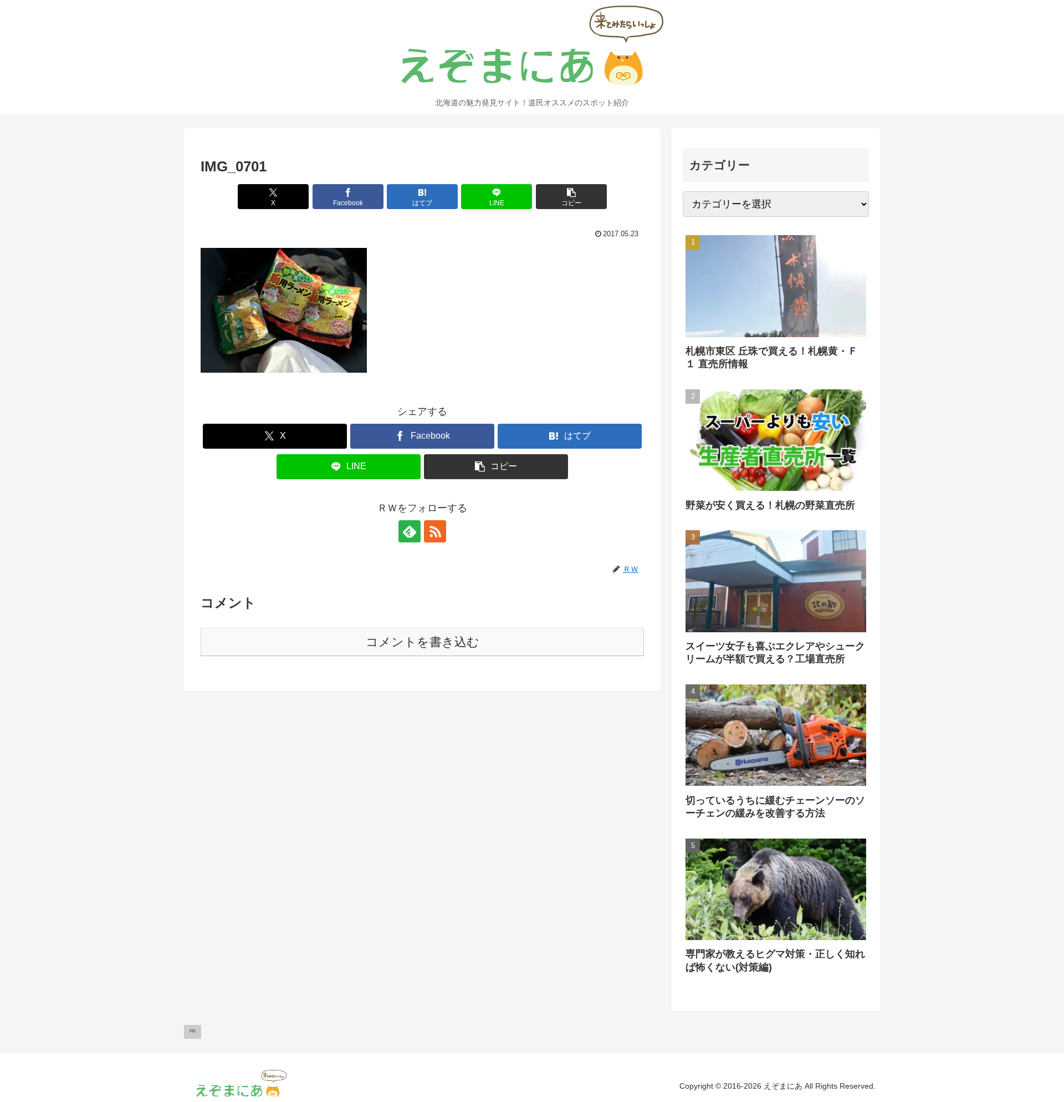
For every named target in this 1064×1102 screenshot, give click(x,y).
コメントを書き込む (422, 642)
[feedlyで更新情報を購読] (409, 531)
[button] (571, 196)
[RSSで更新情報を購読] (435, 531)
